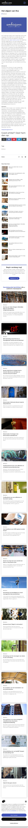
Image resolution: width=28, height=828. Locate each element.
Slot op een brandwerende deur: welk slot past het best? (17, 186)
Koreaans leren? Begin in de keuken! (13, 624)
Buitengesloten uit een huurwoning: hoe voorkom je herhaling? (16, 193)
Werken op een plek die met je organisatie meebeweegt (15, 218)
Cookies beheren (14, 823)
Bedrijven (5, 13)
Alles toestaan (14, 815)
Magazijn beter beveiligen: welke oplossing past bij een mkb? (16, 180)
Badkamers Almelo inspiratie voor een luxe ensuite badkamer (17, 199)
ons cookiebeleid (12, 810)
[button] (26, 801)
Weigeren (14, 819)
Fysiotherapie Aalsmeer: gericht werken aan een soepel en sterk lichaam (17, 205)
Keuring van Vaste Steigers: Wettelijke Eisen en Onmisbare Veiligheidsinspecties (17, 225)
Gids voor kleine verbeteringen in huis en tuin (17, 250)
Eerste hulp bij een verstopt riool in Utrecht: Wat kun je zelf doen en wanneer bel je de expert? (12, 372)
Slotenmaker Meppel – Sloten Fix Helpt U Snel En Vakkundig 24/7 (17, 256)
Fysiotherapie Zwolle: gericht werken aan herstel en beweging (17, 237)
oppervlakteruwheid (14, 40)
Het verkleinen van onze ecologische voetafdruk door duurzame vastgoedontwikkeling (12, 721)
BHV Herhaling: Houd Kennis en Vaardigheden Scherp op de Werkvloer (17, 231)
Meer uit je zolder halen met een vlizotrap (15, 167)
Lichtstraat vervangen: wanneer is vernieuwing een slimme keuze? (16, 212)
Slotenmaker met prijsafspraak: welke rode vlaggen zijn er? (17, 174)
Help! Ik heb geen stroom (9, 783)
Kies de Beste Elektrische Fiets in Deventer (16, 244)
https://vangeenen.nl (7, 129)
